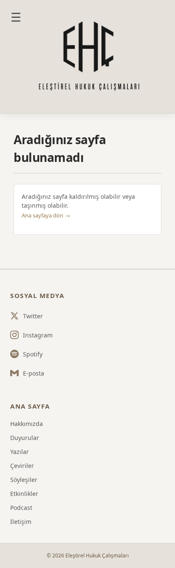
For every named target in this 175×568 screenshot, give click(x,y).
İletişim (20, 522)
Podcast (21, 508)
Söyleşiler (23, 480)
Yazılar (19, 452)
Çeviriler (22, 466)
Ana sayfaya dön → (46, 215)
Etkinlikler (24, 494)
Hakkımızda (26, 424)
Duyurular (24, 438)
